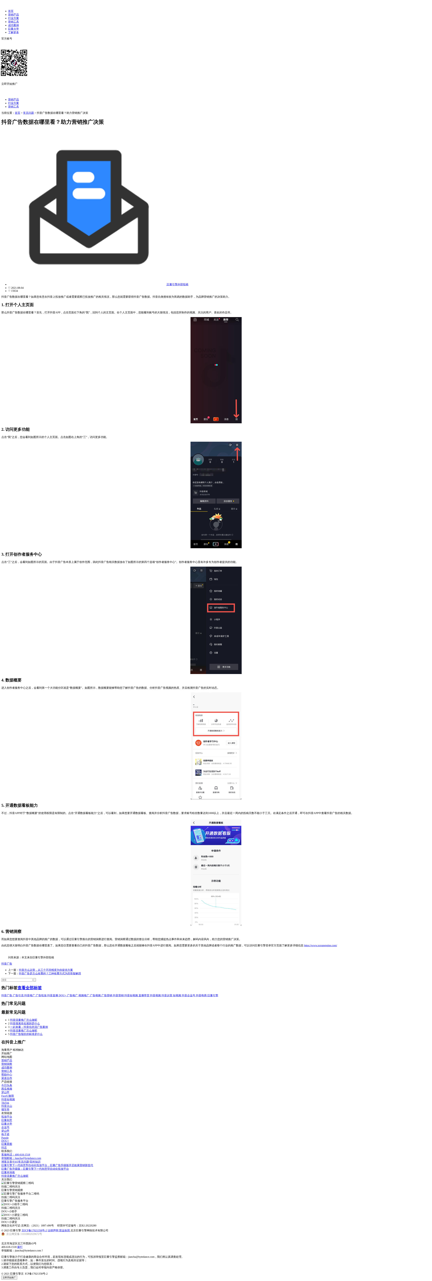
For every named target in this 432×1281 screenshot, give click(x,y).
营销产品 (13, 14)
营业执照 (65, 1230)
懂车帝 (5, 1109)
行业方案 (13, 18)
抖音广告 (6, 963)
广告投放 (41, 995)
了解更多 (13, 32)
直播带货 (144, 995)
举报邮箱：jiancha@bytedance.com (21, 1158)
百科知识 (35, 1161)
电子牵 (5, 1134)
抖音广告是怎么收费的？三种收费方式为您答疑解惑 (50, 973)
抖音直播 (53, 995)
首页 (11, 11)
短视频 (177, 995)
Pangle (5, 1137)
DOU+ (63, 995)
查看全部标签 (30, 988)
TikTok (5, 1102)
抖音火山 (6, 1106)
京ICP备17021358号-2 (34, 1230)
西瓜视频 (6, 1088)
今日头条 (6, 1085)
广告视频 (95, 995)
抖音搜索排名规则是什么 (25, 1023)
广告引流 (18, 995)
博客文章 (6, 1161)
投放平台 (6, 1116)
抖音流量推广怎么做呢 (23, 1019)
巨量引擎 (212, 995)
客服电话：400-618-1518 (15, 1154)
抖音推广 (30, 995)
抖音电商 (201, 995)
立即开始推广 (9, 1277)
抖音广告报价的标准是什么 (26, 1034)
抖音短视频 (131, 995)
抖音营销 (118, 995)
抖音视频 (155, 995)
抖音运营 (167, 995)
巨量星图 (6, 1144)
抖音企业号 (189, 995)
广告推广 (72, 995)
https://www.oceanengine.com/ (320, 945)
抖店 (4, 1147)
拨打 (20, 1247)
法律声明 (53, 1230)
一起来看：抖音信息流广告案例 (29, 1027)
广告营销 (107, 995)
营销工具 (13, 21)
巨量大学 (13, 28)
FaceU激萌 (7, 1095)
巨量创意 (6, 1120)
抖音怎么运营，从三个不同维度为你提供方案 (46, 969)
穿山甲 (5, 1092)
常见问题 (28, 112)
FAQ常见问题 (21, 1161)
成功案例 (13, 25)
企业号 (5, 1127)
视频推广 (84, 995)
